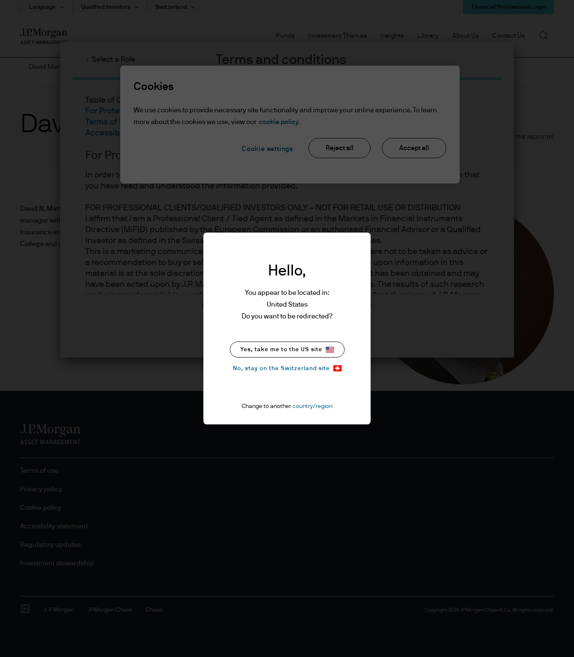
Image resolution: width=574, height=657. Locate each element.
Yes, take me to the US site (281, 349)
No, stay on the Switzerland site (281, 368)
